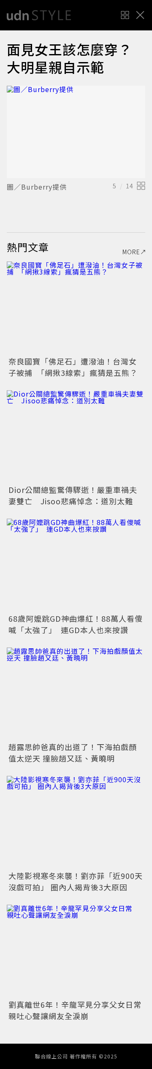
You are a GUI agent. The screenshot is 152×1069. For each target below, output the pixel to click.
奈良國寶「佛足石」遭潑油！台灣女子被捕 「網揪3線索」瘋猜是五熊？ (73, 367)
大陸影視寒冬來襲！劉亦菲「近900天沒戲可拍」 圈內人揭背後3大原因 (75, 881)
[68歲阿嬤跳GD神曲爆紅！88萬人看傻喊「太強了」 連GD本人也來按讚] (76, 565)
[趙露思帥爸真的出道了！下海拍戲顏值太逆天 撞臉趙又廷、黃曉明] (76, 693)
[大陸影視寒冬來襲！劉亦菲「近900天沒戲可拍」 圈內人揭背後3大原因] (76, 822)
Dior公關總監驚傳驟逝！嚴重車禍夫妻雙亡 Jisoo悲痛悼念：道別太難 (72, 495)
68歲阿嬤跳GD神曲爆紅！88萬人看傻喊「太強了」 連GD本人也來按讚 (75, 624)
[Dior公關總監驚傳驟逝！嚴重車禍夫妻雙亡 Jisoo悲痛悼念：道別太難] (76, 436)
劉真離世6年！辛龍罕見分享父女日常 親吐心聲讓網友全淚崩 (78, 1010)
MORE (131, 252)
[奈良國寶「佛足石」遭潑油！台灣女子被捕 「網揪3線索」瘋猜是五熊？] (76, 307)
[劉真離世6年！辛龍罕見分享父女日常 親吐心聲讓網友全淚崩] (76, 951)
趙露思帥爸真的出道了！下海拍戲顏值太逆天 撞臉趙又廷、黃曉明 (72, 752)
